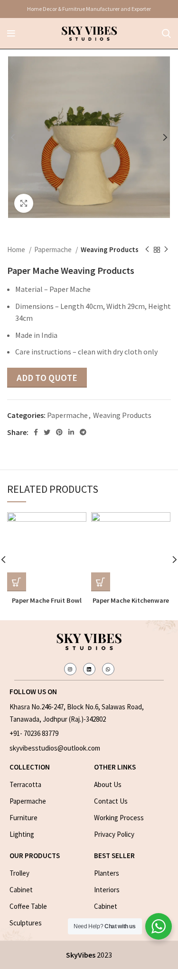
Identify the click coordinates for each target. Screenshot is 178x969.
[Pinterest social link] (59, 432)
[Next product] (166, 249)
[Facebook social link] (36, 432)
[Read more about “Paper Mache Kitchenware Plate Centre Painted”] (100, 581)
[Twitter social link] (47, 432)
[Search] (166, 33)
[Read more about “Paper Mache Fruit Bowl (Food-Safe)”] (16, 581)
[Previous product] (147, 249)
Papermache (53, 249)
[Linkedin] (89, 669)
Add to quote (47, 377)
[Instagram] (70, 669)
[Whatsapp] (108, 669)
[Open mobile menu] (11, 33)
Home (17, 249)
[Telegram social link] (83, 432)
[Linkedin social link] (71, 432)
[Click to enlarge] (23, 203)
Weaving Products (110, 249)
